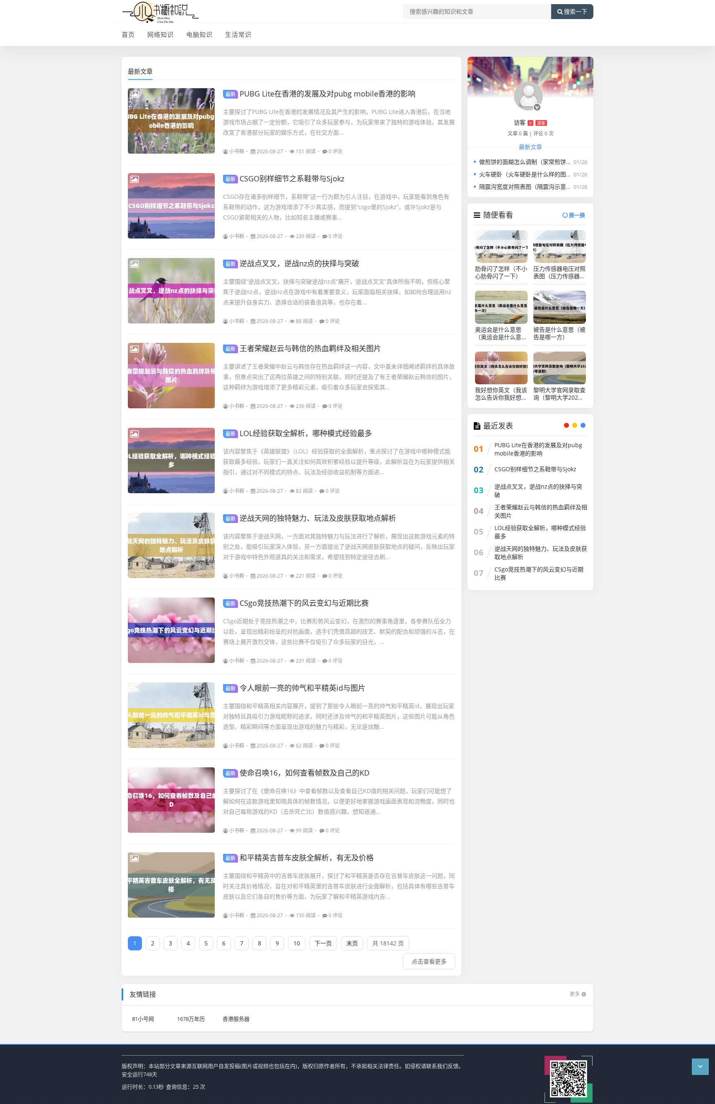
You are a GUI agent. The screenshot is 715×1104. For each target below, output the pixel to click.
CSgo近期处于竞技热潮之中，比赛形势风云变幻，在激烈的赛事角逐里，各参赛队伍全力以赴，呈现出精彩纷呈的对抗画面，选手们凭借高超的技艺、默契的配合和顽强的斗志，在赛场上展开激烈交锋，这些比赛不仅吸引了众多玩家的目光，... (339, 631)
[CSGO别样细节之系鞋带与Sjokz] (171, 206)
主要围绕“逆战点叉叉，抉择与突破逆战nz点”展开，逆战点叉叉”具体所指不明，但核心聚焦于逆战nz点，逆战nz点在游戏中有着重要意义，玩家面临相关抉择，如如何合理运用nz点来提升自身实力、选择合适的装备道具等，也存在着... (337, 291)
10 (296, 943)
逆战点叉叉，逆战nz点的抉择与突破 (292, 263)
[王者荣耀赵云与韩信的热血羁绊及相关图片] (171, 375)
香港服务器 (236, 1018)
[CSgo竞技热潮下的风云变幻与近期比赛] (171, 630)
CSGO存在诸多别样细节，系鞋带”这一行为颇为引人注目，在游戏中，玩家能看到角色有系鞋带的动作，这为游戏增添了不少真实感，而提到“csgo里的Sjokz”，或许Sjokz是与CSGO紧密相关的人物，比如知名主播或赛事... (336, 207)
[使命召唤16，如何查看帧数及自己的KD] (171, 800)
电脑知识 (199, 34)
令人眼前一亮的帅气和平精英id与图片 (295, 688)
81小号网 (143, 1018)
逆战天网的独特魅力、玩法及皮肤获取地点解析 (311, 518)
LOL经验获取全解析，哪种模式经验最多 (299, 433)
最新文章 (140, 71)
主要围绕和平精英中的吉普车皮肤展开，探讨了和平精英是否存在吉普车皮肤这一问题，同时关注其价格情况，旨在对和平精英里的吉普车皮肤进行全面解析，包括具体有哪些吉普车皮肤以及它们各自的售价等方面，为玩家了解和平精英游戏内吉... (339, 886)
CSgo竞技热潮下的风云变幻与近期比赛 (297, 603)
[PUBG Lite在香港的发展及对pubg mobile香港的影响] (171, 121)
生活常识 (238, 34)
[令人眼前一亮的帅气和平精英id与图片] (171, 715)
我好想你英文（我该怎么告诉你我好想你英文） (501, 393)
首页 (128, 34)
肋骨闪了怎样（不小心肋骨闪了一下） (501, 272)
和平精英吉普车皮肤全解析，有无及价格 (300, 858)
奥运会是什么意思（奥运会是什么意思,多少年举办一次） (501, 333)
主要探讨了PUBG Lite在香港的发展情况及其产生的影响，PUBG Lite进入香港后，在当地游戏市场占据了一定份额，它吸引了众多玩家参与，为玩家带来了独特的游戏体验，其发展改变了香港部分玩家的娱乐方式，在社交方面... (339, 122)
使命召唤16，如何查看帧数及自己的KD (297, 773)
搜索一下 (575, 11)
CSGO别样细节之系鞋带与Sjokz (285, 178)
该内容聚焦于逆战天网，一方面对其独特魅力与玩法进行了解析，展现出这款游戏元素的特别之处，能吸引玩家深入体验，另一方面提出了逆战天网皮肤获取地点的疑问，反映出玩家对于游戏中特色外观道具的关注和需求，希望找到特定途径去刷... (339, 546)
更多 (575, 994)
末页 (352, 943)
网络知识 (160, 34)
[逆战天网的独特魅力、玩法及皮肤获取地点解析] (171, 545)
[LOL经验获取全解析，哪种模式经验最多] (171, 460)
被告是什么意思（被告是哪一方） (559, 333)
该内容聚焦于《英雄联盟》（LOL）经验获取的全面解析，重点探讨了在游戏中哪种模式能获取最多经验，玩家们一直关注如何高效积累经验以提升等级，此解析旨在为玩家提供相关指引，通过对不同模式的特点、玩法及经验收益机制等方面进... (339, 461)
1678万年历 (191, 1018)
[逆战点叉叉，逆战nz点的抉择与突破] (171, 290)
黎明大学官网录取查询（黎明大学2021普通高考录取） (559, 393)
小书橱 (236, 151)
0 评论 (336, 151)
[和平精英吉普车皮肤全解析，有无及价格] (171, 885)
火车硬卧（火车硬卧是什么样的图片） (528, 174)
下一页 (323, 943)
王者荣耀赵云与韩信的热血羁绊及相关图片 (303, 348)
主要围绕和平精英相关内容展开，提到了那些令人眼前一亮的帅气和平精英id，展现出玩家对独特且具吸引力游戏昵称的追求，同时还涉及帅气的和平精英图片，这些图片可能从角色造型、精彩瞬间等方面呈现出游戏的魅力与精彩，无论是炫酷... (339, 716)
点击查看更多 (429, 961)
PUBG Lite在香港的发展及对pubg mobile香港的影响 (320, 94)
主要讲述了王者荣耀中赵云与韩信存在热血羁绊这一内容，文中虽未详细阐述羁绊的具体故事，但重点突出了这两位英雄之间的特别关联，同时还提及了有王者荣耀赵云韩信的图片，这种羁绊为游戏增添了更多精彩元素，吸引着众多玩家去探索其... (339, 376)
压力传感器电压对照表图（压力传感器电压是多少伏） (559, 272)
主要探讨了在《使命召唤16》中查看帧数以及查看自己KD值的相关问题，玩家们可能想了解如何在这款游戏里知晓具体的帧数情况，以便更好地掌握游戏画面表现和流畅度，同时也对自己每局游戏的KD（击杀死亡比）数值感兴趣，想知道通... (339, 801)
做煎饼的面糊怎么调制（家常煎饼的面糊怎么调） (543, 162)
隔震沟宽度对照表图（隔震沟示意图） (528, 186)
